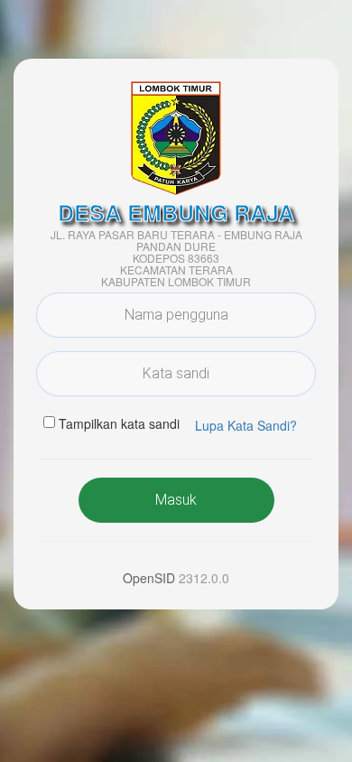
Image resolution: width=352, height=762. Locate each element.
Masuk (176, 499)
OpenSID (149, 578)
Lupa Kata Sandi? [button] (246, 425)
